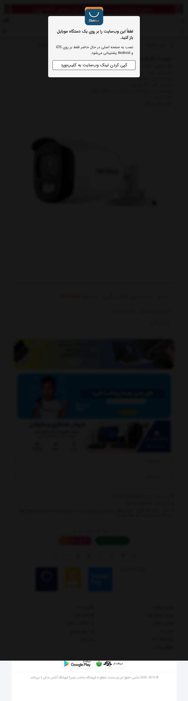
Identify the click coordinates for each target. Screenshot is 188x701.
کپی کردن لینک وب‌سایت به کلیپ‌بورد (94, 65)
